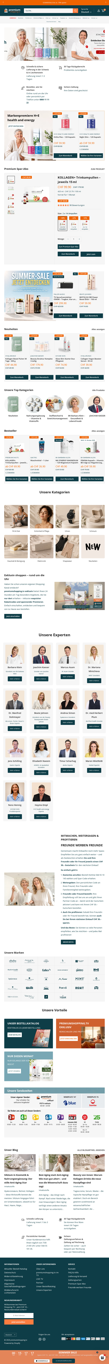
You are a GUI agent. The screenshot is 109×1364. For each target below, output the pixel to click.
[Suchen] (75, 10)
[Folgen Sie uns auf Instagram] (44, 1339)
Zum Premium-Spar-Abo (68, 247)
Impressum (9, 1280)
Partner (39, 1282)
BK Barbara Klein (63, 457)
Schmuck (54, 18)
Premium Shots (12, 457)
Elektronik (85, 18)
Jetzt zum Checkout (91, 255)
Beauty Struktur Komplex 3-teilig (41, 360)
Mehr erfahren (15, 679)
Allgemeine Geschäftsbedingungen (15, 1285)
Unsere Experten (44, 1290)
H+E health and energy (64, 134)
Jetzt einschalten (13, 616)
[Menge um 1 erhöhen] (79, 239)
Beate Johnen (85, 294)
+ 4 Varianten (35, 472)
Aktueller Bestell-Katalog (15, 1269)
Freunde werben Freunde (79, 1287)
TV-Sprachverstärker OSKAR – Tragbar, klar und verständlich (65, 298)
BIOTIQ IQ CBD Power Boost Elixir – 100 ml (89, 298)
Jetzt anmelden (18, 1322)
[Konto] (99, 11)
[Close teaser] (97, 1352)
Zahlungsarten (75, 1280)
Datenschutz (10, 1272)
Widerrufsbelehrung (13, 1276)
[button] (102, 1357)
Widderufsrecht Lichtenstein (11, 1291)
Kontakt (71, 1269)
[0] (103, 10)
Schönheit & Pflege (38, 18)
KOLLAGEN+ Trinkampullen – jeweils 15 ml (15, 461)
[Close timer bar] (107, 1357)
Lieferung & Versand (77, 1276)
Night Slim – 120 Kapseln (90, 137)
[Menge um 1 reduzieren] (68, 239)
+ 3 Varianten (9, 472)
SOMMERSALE (43, 1361)
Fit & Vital (27, 18)
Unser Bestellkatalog (45, 1286)
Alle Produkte (98, 390)
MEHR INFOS (68, 942)
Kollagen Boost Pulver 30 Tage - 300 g (16, 360)
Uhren (47, 18)
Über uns (40, 1269)
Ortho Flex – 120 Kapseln (64, 137)
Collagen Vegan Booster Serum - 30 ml (91, 360)
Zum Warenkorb (65, 155)
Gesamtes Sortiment (51, 21)
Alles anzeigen (98, 329)
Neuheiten (20, 18)
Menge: (61, 239)
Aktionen (93, 18)
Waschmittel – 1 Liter (39, 460)
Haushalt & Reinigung (74, 18)
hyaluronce (10, 356)
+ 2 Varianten (84, 149)
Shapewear (62, 18)
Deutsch (8, 1335)
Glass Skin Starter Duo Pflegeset (65, 360)
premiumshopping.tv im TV (47, 1273)
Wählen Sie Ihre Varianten (91, 155)
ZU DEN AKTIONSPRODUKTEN (64, 1361)
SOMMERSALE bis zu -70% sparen (54, 3)
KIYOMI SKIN (60, 356)
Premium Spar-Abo (77, 1283)
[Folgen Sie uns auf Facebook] (40, 1339)
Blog (59, 21)
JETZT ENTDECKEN (16, 126)
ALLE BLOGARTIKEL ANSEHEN (91, 1150)
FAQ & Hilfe (73, 1272)
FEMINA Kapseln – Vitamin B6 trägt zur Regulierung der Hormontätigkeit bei (92, 461)
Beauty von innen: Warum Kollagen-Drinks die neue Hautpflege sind (87, 1178)
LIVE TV (39, 1279)
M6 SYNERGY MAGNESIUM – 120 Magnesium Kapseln (67, 461)
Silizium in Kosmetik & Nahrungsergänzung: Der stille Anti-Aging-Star (18, 1178)
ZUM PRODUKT (98, 169)
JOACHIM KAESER (37, 356)
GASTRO (33, 457)
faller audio (59, 294)
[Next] (104, 135)
